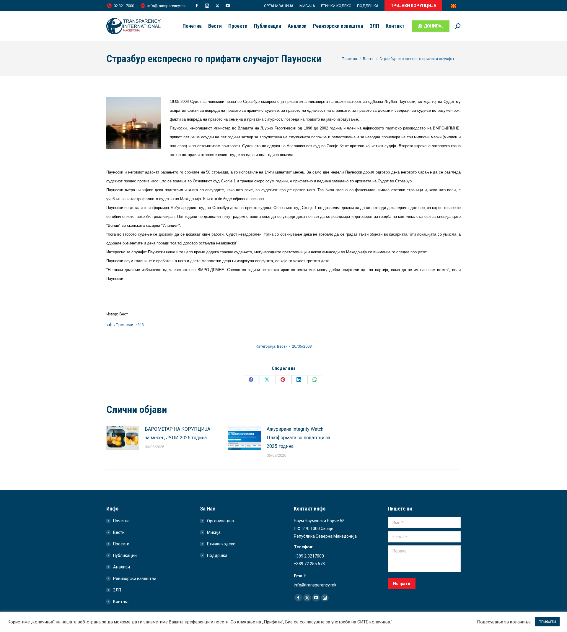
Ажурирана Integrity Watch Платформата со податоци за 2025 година (298, 437)
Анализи (121, 567)
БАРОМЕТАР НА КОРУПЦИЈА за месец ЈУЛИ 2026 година (177, 433)
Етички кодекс (221, 544)
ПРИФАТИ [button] (547, 622)
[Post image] (122, 438)
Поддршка (217, 555)
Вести (282, 346)
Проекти (121, 544)
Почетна (121, 520)
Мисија (214, 532)
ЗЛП (117, 590)
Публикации (125, 555)
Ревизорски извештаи (134, 578)
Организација (220, 520)
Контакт (121, 601)
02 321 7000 (124, 6)
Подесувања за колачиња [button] (504, 622)
